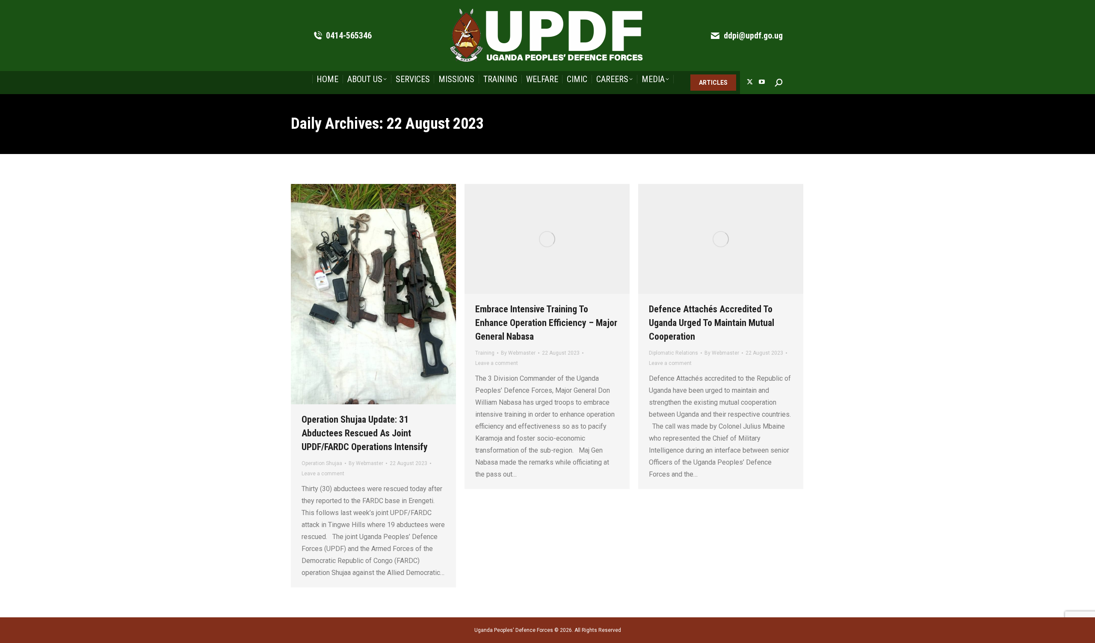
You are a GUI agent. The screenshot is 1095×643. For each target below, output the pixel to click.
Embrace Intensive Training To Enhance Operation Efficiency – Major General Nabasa (546, 323)
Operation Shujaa (322, 463)
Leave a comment (323, 474)
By (366, 463)
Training (484, 353)
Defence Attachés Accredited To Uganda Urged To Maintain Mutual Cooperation (711, 323)
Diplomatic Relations (673, 353)
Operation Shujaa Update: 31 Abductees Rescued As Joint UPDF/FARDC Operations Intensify (365, 433)
